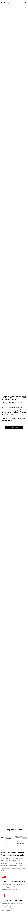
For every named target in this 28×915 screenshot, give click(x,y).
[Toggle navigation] (22, 2)
